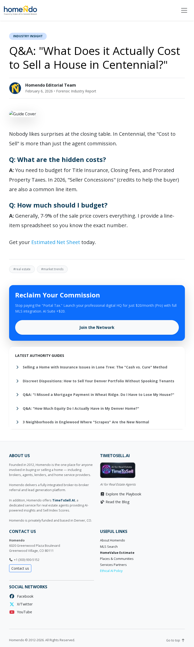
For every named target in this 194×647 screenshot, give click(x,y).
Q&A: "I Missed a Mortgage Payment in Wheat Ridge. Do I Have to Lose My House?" (98, 394)
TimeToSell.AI (63, 500)
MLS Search (109, 546)
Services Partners (113, 565)
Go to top (173, 640)
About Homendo (112, 540)
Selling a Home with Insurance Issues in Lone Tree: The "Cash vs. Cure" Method (94, 367)
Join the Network (97, 327)
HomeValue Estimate (117, 553)
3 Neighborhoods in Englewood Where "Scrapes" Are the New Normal (85, 422)
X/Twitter (24, 604)
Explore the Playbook (123, 494)
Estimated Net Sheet (55, 242)
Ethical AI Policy (111, 571)
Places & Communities (117, 559)
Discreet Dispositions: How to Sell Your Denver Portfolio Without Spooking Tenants (98, 381)
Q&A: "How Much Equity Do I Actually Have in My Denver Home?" (80, 408)
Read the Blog (117, 501)
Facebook (24, 596)
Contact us (20, 568)
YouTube (23, 611)
